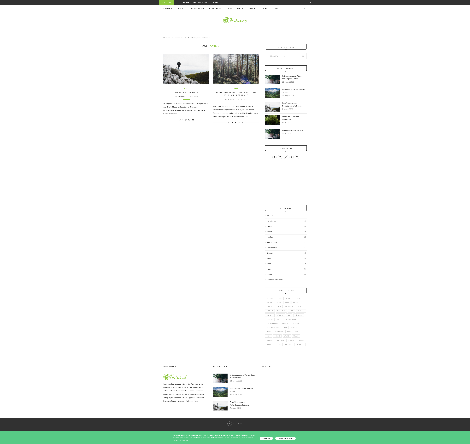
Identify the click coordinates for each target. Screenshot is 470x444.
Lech (289, 315)
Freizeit (240, 8)
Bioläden (286, 216)
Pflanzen (285, 323)
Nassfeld (270, 319)
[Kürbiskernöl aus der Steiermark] (272, 116)
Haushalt (265, 8)
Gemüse (278, 307)
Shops (229, 8)
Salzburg (296, 323)
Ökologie (181, 8)
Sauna (285, 328)
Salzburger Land (273, 328)
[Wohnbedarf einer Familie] (272, 130)
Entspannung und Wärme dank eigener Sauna (292, 77)
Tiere (289, 332)
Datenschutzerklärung (285, 438)
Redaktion (181, 96)
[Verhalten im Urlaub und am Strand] (272, 89)
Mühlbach (298, 315)
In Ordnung (266, 438)
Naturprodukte (197, 8)
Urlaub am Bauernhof (286, 280)
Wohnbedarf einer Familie (292, 130)
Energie (297, 298)
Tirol (268, 336)
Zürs (279, 344)
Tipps (276, 8)
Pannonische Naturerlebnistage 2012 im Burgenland (236, 94)
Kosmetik (270, 315)
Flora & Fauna (215, 8)
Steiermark (279, 332)
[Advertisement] (283, 182)
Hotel (291, 311)
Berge (288, 298)
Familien (269, 302)
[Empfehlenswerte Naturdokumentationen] (272, 103)
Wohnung (270, 344)
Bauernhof (270, 298)
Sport (286, 263)
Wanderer (280, 340)
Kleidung (301, 311)
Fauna (279, 302)
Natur (279, 319)
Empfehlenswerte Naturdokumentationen (291, 104)
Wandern (291, 340)
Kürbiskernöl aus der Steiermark (197, 4)
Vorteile (269, 340)
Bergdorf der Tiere (186, 92)
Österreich (300, 344)
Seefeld (294, 328)
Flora (287, 302)
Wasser (301, 340)
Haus (299, 307)
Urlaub (252, 8)
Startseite (167, 8)
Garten (286, 231)
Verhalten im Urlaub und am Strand (293, 90)
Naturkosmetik (286, 242)
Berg (280, 298)
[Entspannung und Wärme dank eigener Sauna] (272, 76)
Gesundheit (289, 307)
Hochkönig (281, 311)
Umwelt (277, 336)
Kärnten (280, 315)
